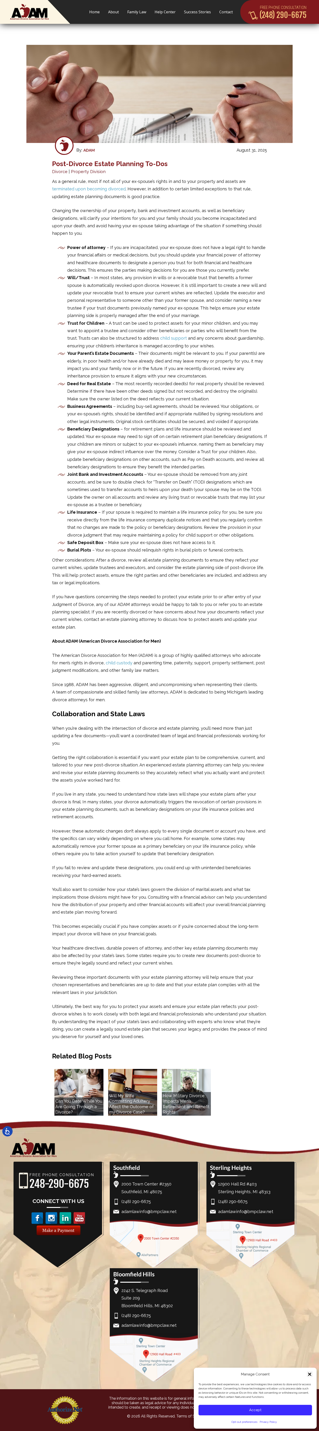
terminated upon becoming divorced (89, 188)
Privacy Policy (268, 1422)
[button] (309, 1374)
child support (173, 338)
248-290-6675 (59, 1183)
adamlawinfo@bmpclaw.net (149, 1211)
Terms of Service (190, 1416)
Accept (255, 1410)
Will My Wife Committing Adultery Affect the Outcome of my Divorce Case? (131, 1103)
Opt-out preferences (244, 1422)
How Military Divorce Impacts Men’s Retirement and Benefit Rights (186, 1103)
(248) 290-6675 (283, 15)
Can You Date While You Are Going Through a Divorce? (78, 1106)
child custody (119, 662)
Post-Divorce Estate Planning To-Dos (110, 164)
